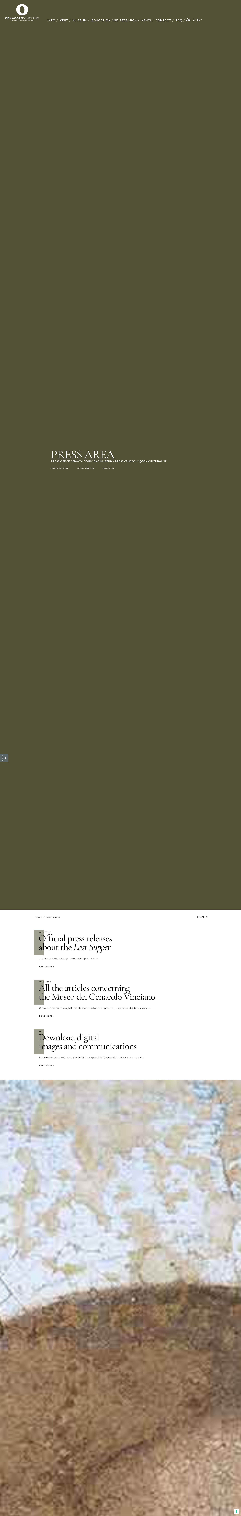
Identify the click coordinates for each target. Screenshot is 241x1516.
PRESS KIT (108, 468)
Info (51, 20)
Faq (179, 20)
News (146, 20)
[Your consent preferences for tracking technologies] (236, 1511)
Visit (64, 20)
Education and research (114, 20)
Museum (80, 20)
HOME (39, 917)
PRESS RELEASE (60, 468)
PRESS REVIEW (85, 468)
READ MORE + (46, 966)
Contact (163, 20)
